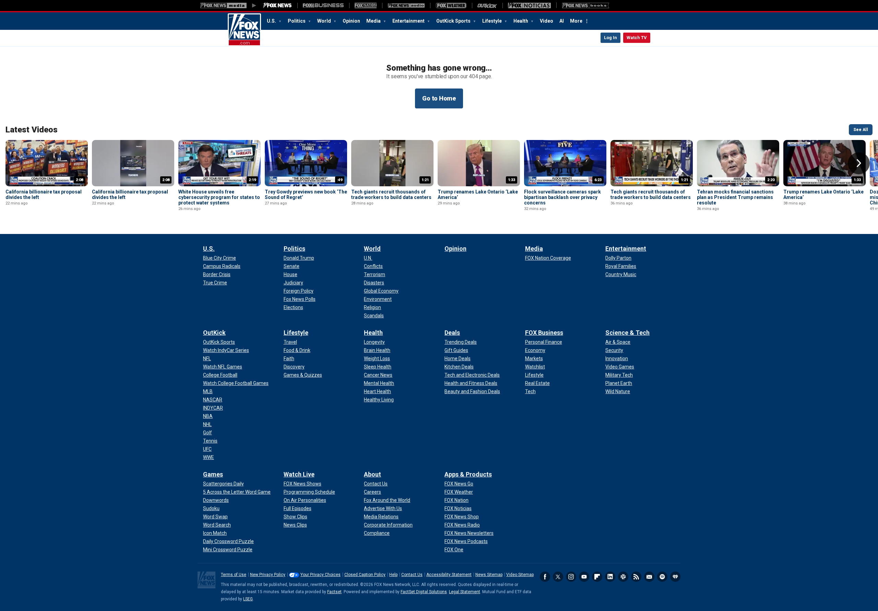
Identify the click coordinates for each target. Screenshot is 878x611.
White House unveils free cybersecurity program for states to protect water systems (219, 197)
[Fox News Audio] (406, 5)
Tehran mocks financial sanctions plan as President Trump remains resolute (735, 197)
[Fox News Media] (277, 5)
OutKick (214, 332)
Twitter (558, 577)
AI (561, 21)
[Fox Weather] (451, 5)
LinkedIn (610, 577)
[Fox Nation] (366, 5)
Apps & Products (468, 474)
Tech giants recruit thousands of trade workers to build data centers (391, 194)
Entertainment (409, 21)
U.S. (272, 21)
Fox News (244, 29)
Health (521, 21)
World (324, 21)
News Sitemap (488, 574)
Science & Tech (627, 332)
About (372, 474)
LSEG (248, 599)
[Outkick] (487, 5)
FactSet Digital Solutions (424, 591)
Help (393, 574)
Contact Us (412, 574)
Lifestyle (492, 21)
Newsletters (649, 577)
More (576, 21)
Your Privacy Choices (320, 574)
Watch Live (299, 474)
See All (860, 129)
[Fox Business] (323, 5)
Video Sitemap (520, 574)
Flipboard (597, 577)
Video (546, 21)
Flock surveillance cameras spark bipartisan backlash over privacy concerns (562, 197)
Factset (334, 591)
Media (374, 21)
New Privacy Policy (267, 574)
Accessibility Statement (449, 574)
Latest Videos (31, 129)
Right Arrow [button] (859, 163)
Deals (452, 332)
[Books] (585, 5)
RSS (636, 577)
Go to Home (439, 98)
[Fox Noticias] (529, 5)
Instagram (571, 577)
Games (213, 474)
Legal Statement (464, 591)
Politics (297, 21)
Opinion (351, 21)
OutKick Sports (454, 21)
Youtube (584, 577)
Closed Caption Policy (364, 574)
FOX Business (544, 332)
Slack (623, 577)
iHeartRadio (675, 577)
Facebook (545, 577)
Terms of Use (233, 574)
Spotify (662, 577)
